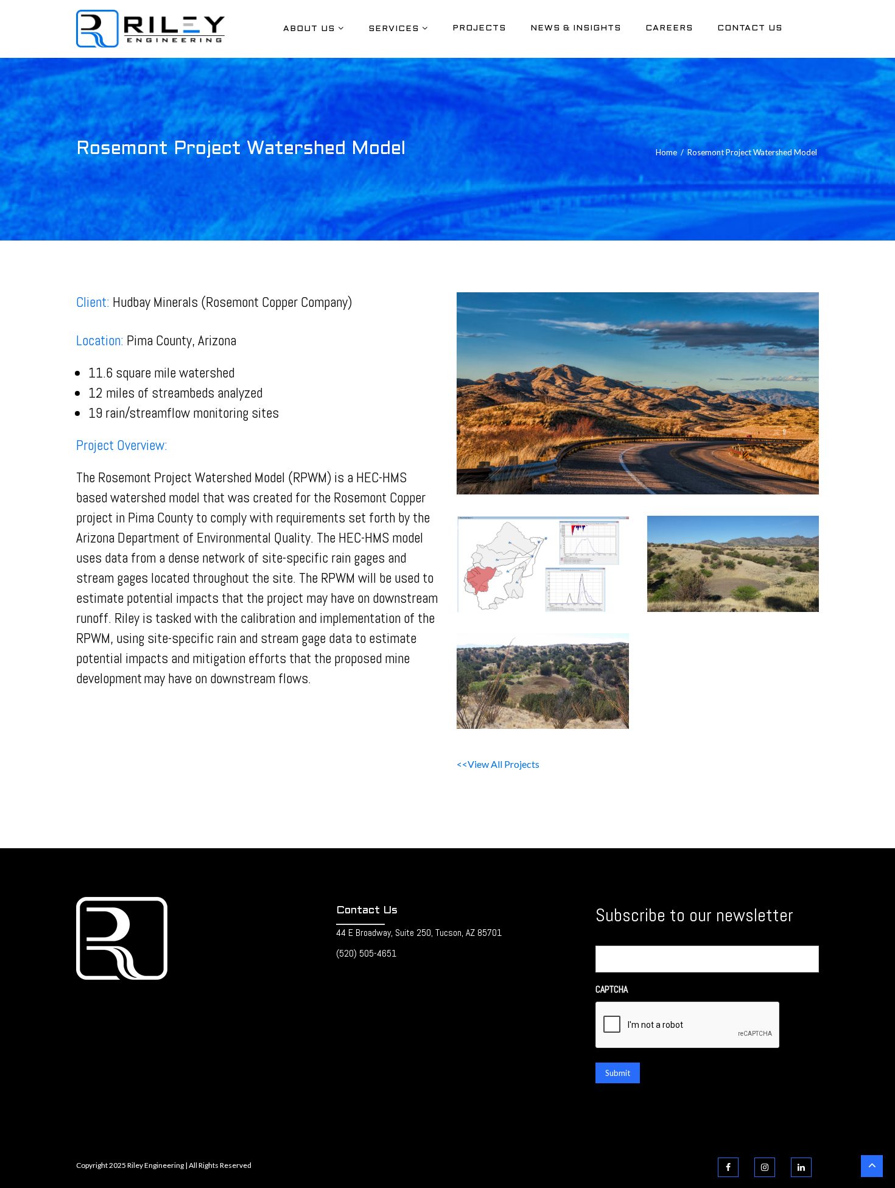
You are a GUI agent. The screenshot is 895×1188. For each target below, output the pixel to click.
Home (666, 152)
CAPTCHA (611, 989)
